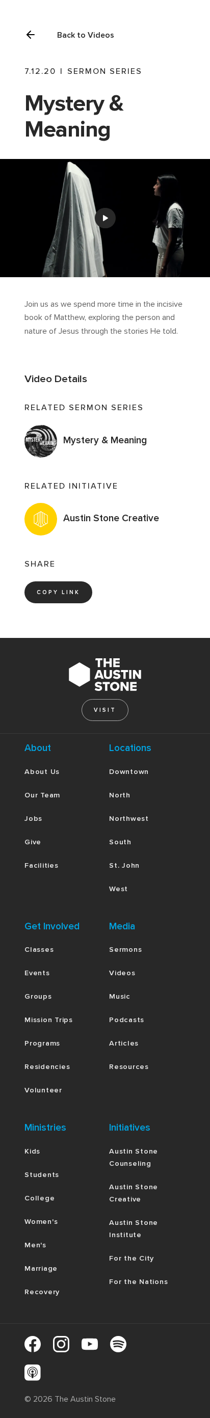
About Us (42, 771)
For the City (131, 1258)
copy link (58, 592)
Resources (129, 1066)
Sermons (125, 949)
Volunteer (43, 1090)
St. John (124, 865)
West (118, 889)
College (39, 1198)
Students (41, 1174)
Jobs (33, 818)
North (119, 795)
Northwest (129, 818)
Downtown (129, 771)
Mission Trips (48, 1019)
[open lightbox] (105, 218)
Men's (35, 1245)
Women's (41, 1221)
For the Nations (138, 1281)
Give (32, 842)
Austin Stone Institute (133, 1228)
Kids (32, 1151)
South (120, 842)
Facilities (41, 865)
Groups (38, 996)
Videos (122, 973)
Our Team (42, 795)
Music (119, 996)
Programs (42, 1043)
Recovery (42, 1292)
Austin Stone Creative (133, 1193)
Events (37, 973)
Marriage (41, 1268)
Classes (39, 949)
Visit (105, 710)
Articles (124, 1043)
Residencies (47, 1066)
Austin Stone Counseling (133, 1157)
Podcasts (126, 1019)
